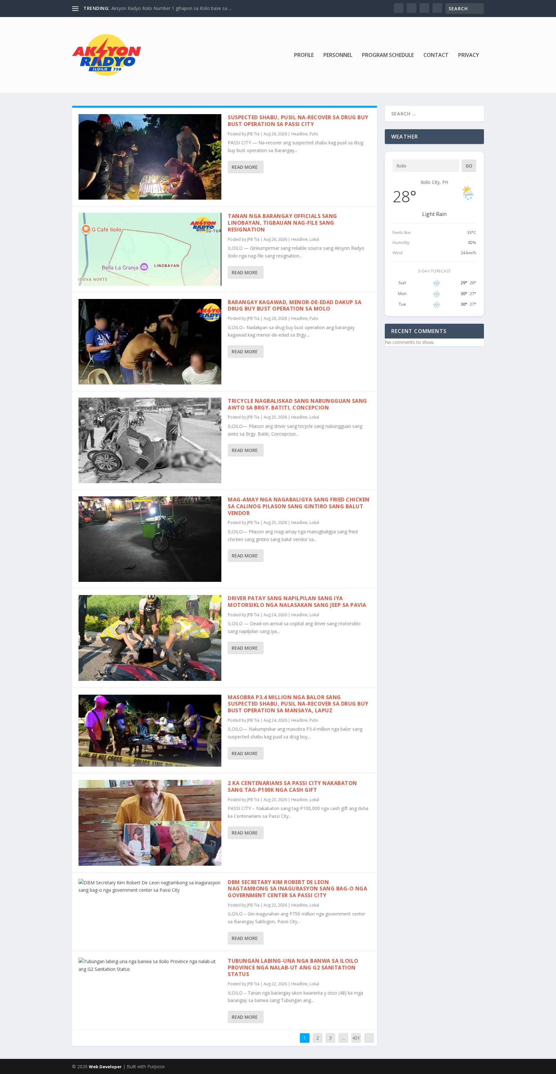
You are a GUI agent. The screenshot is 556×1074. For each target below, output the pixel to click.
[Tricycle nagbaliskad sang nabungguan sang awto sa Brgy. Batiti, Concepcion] (150, 440)
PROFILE (304, 55)
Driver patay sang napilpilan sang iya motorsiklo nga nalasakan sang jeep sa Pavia (297, 602)
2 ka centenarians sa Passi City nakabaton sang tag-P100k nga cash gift (292, 786)
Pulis (314, 134)
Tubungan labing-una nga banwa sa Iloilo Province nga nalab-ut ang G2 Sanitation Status (293, 967)
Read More (245, 167)
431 (356, 1038)
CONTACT (436, 55)
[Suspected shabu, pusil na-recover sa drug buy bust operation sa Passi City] (150, 157)
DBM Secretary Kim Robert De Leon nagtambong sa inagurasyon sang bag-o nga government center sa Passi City (297, 889)
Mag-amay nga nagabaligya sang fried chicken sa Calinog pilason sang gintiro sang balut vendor (299, 506)
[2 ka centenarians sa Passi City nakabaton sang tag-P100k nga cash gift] (150, 822)
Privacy (468, 55)
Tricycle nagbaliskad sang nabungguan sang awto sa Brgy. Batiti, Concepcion (297, 404)
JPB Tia (253, 134)
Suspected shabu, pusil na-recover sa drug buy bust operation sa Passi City (298, 121)
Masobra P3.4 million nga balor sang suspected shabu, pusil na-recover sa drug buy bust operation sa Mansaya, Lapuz (298, 704)
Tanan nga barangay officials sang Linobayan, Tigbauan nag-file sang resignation (282, 222)
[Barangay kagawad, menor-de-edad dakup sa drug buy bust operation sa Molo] (150, 341)
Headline (299, 134)
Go (469, 166)
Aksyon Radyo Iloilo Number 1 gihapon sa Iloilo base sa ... (171, 8)
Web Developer (105, 1066)
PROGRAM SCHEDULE (388, 55)
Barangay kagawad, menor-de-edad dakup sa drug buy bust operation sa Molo (294, 305)
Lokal (314, 239)
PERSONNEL (337, 55)
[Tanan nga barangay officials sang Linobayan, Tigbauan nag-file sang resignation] (150, 249)
